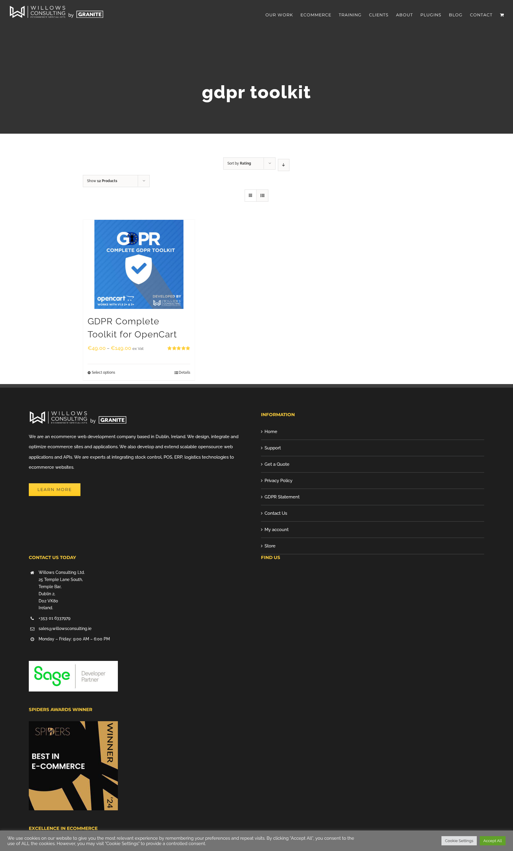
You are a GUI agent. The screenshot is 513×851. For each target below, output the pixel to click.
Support (273, 448)
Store (270, 546)
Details (184, 372)
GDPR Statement (282, 497)
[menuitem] (282, 15)
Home (271, 431)
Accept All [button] (492, 841)
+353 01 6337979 (54, 618)
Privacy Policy (278, 480)
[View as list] (262, 195)
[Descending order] (283, 165)
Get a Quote (277, 464)
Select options (103, 372)
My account (277, 529)
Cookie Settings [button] (459, 841)
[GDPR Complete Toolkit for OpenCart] (139, 264)
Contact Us (276, 513)
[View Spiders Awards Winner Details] (73, 726)
